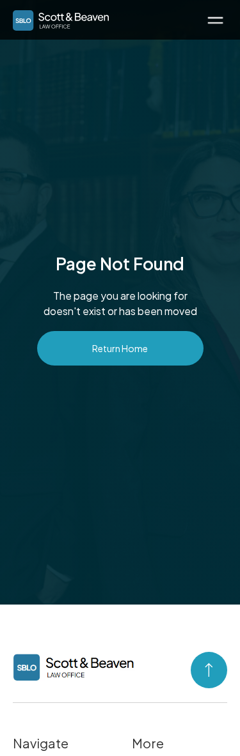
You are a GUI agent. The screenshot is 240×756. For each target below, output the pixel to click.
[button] (215, 19)
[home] (57, 18)
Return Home (120, 348)
